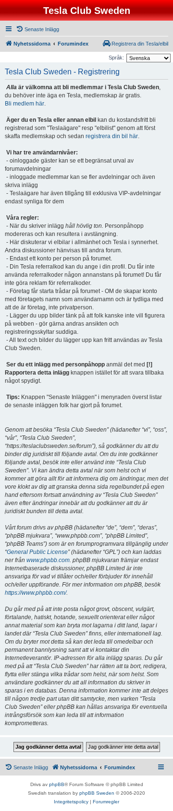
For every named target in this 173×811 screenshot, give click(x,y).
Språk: (116, 57)
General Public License (37, 552)
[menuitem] (37, 29)
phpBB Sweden (96, 793)
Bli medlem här (24, 103)
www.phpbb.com (48, 560)
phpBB (56, 784)
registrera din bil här (112, 136)
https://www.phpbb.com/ (35, 592)
